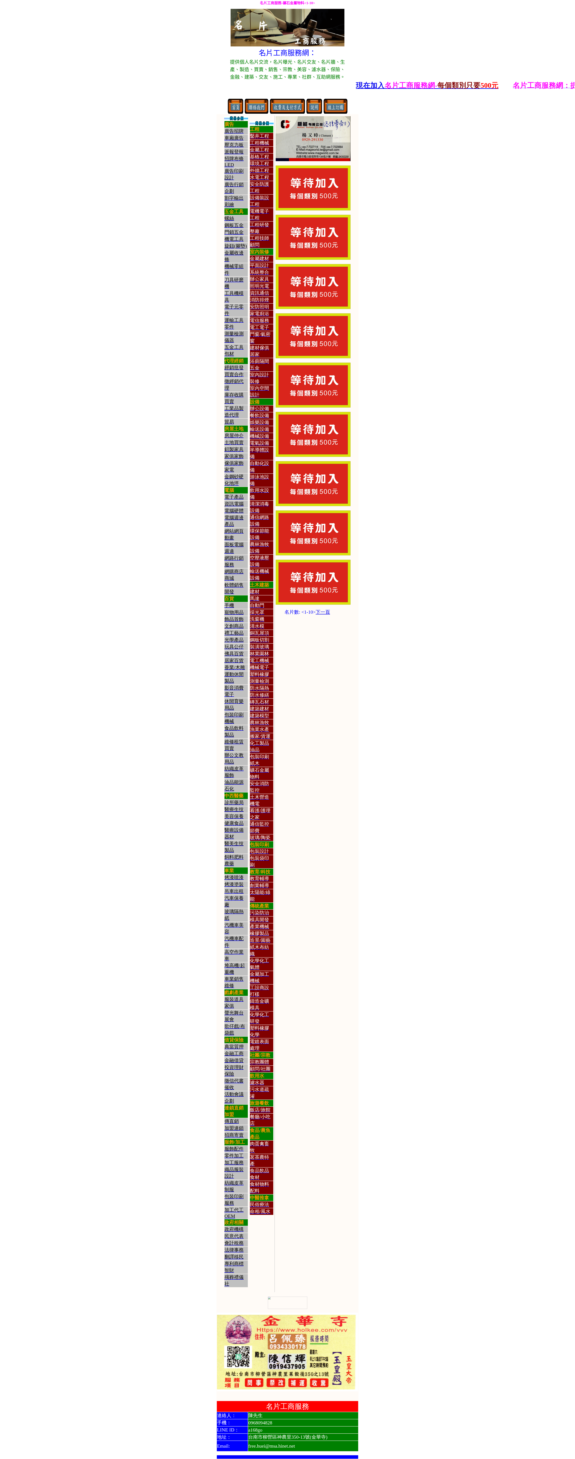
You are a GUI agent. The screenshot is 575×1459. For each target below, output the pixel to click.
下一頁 (323, 612)
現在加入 (252, 85)
